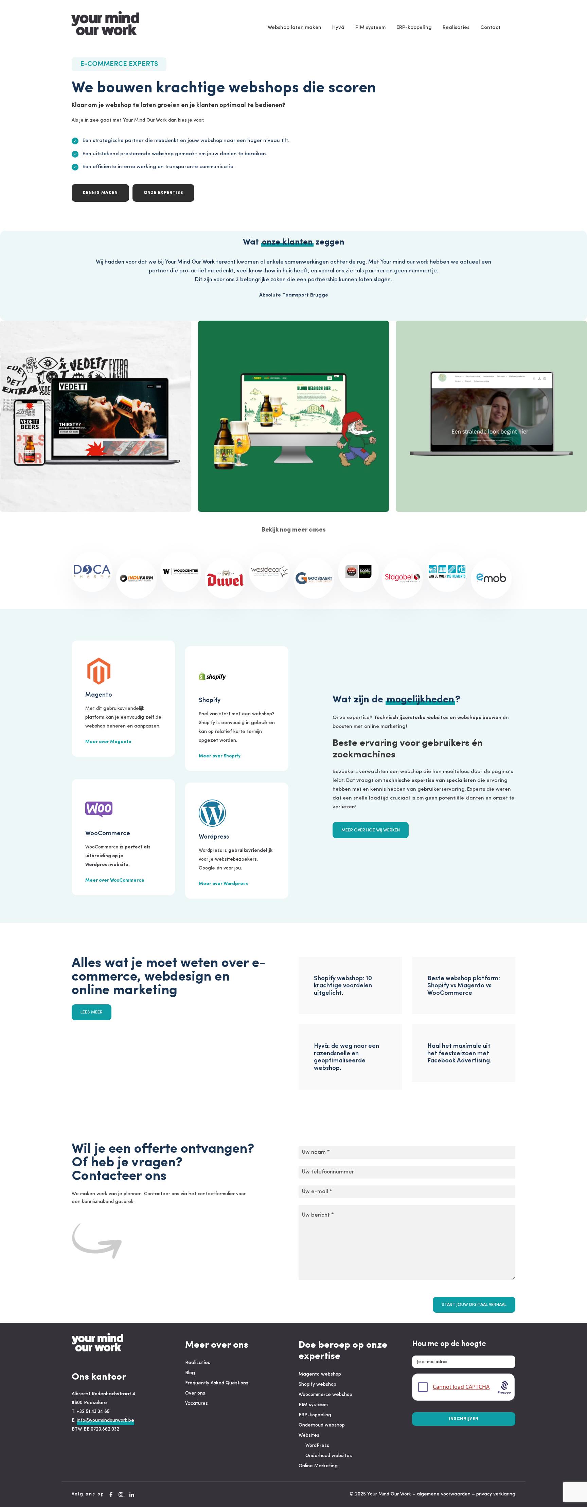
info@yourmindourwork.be (105, 1420)
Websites (309, 1435)
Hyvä (338, 27)
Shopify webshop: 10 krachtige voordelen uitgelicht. (343, 986)
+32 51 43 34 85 (93, 1411)
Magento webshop (320, 1374)
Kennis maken (100, 193)
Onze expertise (163, 193)
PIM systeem (370, 27)
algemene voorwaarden (443, 1494)
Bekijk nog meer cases (294, 530)
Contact (490, 27)
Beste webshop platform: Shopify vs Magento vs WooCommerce (463, 986)
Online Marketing (318, 1466)
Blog (190, 1373)
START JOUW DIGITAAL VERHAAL (474, 1305)
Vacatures (196, 1403)
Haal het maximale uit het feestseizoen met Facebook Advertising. (459, 1053)
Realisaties (456, 27)
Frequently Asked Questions (216, 1383)
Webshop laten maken (294, 27)
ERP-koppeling (414, 27)
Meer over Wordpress (223, 883)
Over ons (195, 1393)
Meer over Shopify (220, 756)
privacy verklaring (495, 1494)
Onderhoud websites (328, 1455)
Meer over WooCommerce (114, 880)
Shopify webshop (317, 1384)
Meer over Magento (108, 741)
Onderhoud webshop (322, 1425)
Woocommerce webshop (325, 1394)
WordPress (317, 1445)
